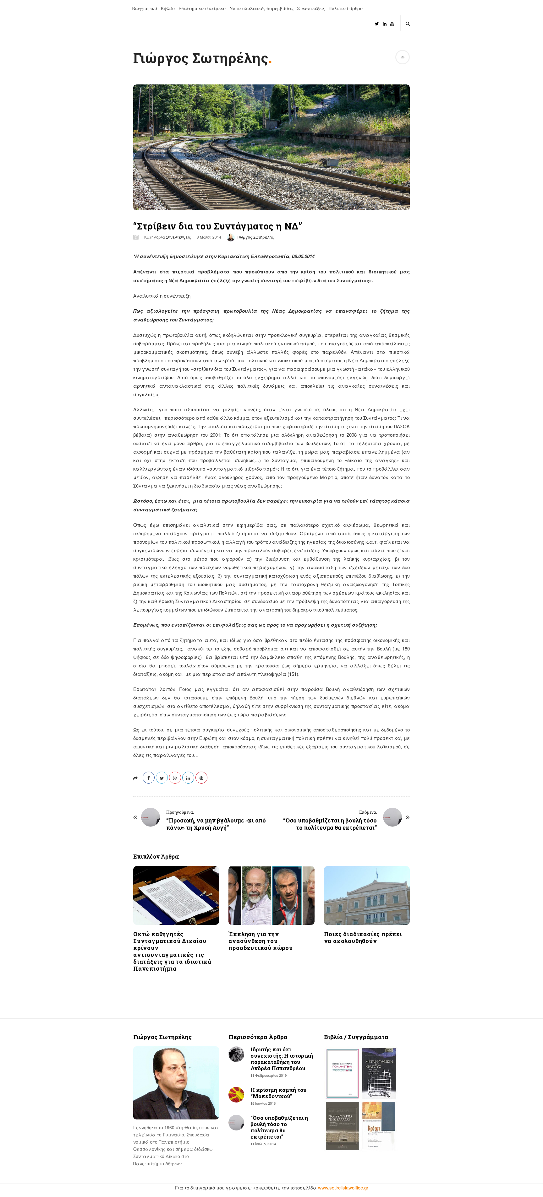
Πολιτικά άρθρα (345, 8)
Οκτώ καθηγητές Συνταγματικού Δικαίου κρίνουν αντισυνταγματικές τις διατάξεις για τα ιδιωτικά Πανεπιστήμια (172, 951)
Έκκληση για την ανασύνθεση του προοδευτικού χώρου (260, 941)
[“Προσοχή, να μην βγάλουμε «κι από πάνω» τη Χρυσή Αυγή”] (150, 817)
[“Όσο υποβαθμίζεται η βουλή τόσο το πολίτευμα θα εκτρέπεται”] (392, 817)
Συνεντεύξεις (311, 8)
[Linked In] (385, 21)
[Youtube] (392, 21)
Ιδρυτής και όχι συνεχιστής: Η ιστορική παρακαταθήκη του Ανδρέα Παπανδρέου (281, 1059)
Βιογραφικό (144, 8)
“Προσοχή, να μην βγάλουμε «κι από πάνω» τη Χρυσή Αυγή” (216, 824)
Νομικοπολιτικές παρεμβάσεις (261, 8)
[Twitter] (377, 21)
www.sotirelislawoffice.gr (343, 1187)
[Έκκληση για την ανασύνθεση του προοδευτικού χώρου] (271, 895)
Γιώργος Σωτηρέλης (200, 58)
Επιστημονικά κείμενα (202, 8)
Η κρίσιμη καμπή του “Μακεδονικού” (278, 1093)
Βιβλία (168, 8)
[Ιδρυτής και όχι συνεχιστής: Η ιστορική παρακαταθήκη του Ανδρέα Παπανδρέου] (236, 1054)
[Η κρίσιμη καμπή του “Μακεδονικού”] (236, 1095)
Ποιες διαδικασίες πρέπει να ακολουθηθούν (363, 937)
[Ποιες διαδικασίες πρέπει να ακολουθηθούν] (367, 895)
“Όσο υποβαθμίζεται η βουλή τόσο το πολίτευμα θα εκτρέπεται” (330, 824)
